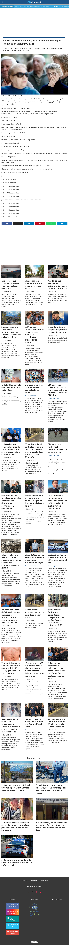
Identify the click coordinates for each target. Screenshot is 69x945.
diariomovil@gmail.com (34, 886)
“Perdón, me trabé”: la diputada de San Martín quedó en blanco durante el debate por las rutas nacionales (34, 669)
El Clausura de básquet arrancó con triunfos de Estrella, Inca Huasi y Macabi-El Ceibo (57, 390)
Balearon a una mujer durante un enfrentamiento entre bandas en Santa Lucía (16, 862)
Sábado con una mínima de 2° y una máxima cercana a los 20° (33, 285)
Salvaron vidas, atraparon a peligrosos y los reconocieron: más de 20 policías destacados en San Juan (56, 671)
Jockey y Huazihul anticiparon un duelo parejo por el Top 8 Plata (34, 723)
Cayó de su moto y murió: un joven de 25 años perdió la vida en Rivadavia (56, 723)
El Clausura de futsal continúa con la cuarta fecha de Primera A (34, 389)
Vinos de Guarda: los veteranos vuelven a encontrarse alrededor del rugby (34, 559)
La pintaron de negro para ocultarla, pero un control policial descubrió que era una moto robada (51, 789)
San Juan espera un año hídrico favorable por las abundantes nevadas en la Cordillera (11, 332)
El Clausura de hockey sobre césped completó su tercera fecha (57, 448)
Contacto (24, 880)
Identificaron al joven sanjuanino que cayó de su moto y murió (34, 613)
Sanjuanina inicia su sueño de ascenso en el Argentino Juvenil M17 (57, 559)
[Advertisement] (34, 22)
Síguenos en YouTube (13, 932)
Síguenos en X (13, 925)
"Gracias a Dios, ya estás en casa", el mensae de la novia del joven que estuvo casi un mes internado (15, 826)
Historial (34, 880)
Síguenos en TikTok (13, 919)
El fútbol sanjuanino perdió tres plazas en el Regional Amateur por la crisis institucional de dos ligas (51, 826)
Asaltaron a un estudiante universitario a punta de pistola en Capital (57, 285)
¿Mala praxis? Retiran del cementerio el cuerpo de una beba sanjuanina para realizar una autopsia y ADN (57, 617)
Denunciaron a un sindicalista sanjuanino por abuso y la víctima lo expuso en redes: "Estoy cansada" (10, 725)
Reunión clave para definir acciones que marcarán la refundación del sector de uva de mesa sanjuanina (10, 616)
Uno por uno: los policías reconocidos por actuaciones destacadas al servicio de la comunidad (11, 502)
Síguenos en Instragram (13, 912)
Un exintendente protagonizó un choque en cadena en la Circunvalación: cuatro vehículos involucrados (57, 502)
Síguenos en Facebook (13, 905)
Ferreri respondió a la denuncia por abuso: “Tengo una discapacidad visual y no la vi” (34, 500)
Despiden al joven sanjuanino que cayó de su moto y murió (57, 329)
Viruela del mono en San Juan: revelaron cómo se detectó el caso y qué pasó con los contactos (10, 668)
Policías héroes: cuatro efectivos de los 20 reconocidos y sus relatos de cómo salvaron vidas (10, 449)
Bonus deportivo (30, 396)
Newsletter (44, 880)
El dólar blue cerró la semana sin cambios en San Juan (11, 387)
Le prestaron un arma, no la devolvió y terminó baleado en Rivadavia (10, 285)
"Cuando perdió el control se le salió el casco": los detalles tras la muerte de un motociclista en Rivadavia (34, 450)
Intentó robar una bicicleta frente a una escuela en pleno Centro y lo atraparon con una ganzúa (11, 561)
